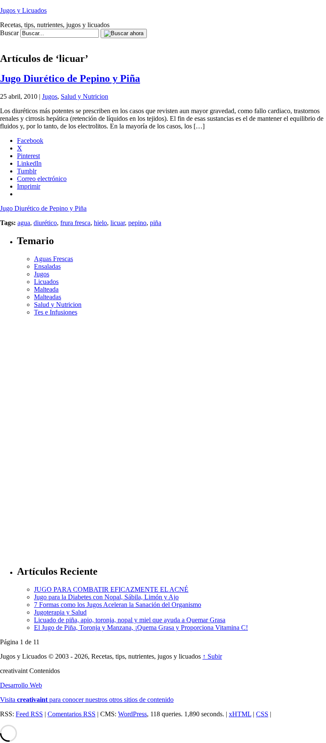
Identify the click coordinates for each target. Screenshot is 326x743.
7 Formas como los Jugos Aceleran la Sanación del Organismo (117, 604)
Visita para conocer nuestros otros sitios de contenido (87, 699)
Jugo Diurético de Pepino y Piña (70, 78)
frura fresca (75, 222)
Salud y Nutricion (84, 96)
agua (23, 222)
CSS (262, 714)
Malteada (46, 289)
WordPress (132, 714)
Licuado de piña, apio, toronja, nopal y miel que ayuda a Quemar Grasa (129, 619)
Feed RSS (29, 714)
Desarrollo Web (21, 685)
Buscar (9, 32)
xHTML (240, 714)
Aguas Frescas (53, 258)
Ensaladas (47, 266)
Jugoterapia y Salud (60, 612)
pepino (137, 222)
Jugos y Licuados (23, 10)
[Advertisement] (154, 41)
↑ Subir (212, 656)
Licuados (46, 281)
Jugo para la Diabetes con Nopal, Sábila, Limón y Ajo (106, 597)
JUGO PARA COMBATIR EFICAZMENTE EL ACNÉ (111, 589)
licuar (117, 222)
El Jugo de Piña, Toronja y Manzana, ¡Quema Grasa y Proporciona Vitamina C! (141, 627)
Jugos (49, 96)
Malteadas (47, 297)
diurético (45, 222)
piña (155, 222)
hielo (100, 222)
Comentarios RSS (72, 714)
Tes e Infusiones (55, 312)
